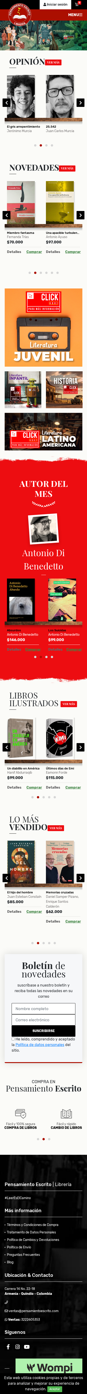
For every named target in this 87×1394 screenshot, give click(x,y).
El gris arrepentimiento (23, 126)
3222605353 (30, 1320)
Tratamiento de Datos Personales (31, 1232)
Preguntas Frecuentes (23, 1255)
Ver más (53, 62)
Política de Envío (19, 1247)
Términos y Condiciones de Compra (32, 1225)
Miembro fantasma (20, 233)
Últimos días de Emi (60, 768)
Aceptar (54, 1389)
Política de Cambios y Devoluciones (33, 1240)
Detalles (14, 252)
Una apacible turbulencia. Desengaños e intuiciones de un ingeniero (63, 233)
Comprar (34, 252)
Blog (10, 1262)
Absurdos (14, 630)
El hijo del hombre (20, 892)
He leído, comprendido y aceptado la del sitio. (43, 1045)
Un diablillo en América (23, 768)
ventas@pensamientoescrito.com (33, 1311)
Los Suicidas (57, 630)
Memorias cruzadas (60, 892)
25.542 (51, 126)
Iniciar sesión (57, 5)
